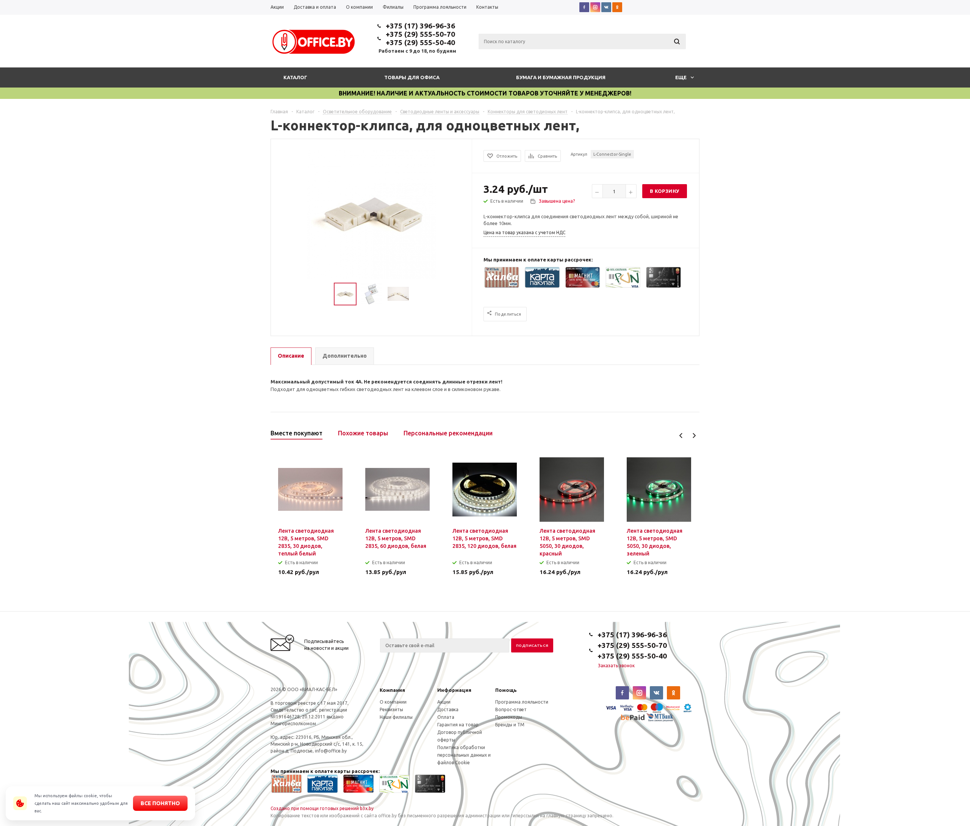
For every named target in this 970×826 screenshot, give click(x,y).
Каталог (295, 77)
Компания (392, 690)
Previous (681, 435)
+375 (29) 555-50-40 (420, 42)
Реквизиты (391, 709)
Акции (444, 701)
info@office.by (331, 750)
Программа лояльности (521, 701)
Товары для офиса (412, 77)
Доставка (447, 709)
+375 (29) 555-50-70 (420, 34)
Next (693, 435)
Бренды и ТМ (509, 724)
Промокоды (508, 717)
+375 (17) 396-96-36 (420, 26)
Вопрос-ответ (511, 709)
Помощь (506, 690)
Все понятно (160, 803)
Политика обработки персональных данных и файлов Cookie (464, 755)
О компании (393, 701)
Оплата (445, 717)
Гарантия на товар (458, 724)
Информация (454, 690)
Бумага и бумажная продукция (560, 77)
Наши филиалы (396, 717)
